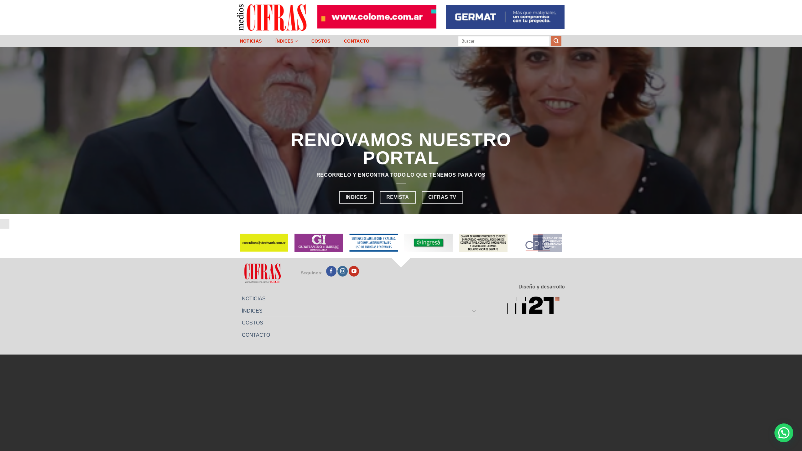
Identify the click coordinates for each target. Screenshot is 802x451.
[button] (783, 432)
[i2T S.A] (536, 306)
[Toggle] (474, 310)
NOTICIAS (251, 41)
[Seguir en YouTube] (354, 271)
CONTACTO (356, 41)
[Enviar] (556, 41)
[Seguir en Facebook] (331, 271)
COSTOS (321, 41)
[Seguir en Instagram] (342, 271)
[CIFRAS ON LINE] (272, 17)
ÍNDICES (284, 41)
